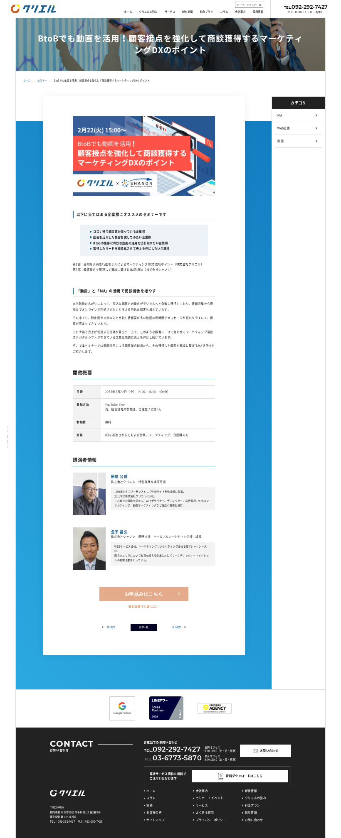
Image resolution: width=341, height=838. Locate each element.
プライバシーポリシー (211, 819)
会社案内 (240, 12)
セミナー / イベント (209, 797)
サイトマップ (155, 819)
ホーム (128, 12)
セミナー (42, 80)
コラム (224, 12)
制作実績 (187, 12)
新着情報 (251, 790)
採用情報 (258, 12)
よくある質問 (205, 812)
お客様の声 (154, 812)
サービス (170, 12)
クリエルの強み (148, 12)
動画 (280, 141)
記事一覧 (143, 627)
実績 (149, 805)
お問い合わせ (254, 819)
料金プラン (206, 12)
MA (279, 115)
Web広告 (283, 128)
